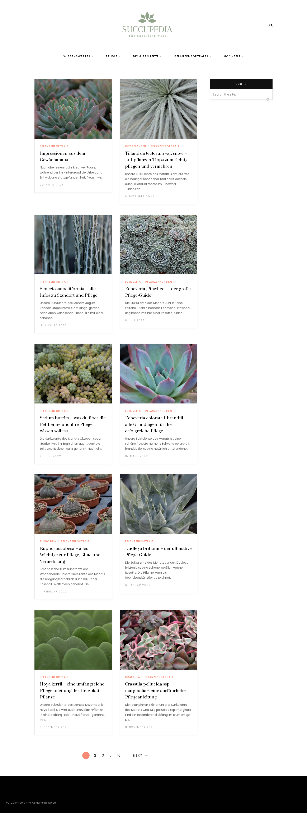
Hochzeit (232, 56)
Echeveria (133, 281)
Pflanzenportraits (191, 56)
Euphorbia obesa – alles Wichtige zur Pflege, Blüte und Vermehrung (70, 555)
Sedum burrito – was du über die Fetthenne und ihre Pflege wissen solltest (73, 424)
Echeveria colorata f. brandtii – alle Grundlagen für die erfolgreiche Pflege (156, 424)
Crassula (132, 677)
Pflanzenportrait (54, 146)
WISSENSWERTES (76, 56)
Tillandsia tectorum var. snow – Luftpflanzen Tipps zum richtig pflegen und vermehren (156, 160)
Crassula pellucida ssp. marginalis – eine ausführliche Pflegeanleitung (155, 691)
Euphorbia (48, 541)
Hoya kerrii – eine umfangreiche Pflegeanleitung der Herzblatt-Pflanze (72, 691)
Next (138, 755)
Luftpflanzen (135, 146)
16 (119, 755)
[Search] (271, 25)
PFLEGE (111, 56)
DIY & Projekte (146, 56)
